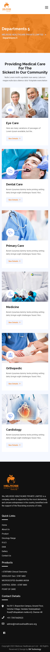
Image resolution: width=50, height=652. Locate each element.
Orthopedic (14, 368)
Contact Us (6, 556)
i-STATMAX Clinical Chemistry (14, 572)
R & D (4, 542)
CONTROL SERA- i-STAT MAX (14, 585)
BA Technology (35, 649)
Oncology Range (9, 538)
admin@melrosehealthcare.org (22, 624)
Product (5, 534)
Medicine (12, 307)
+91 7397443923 (15, 618)
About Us (6, 529)
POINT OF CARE (9, 589)
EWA (4, 547)
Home (4, 525)
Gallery (5, 551)
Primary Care (15, 245)
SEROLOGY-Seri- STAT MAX (14, 576)
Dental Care (14, 184)
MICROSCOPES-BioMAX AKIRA (15, 580)
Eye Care (12, 123)
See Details (13, 138)
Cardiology (13, 429)
